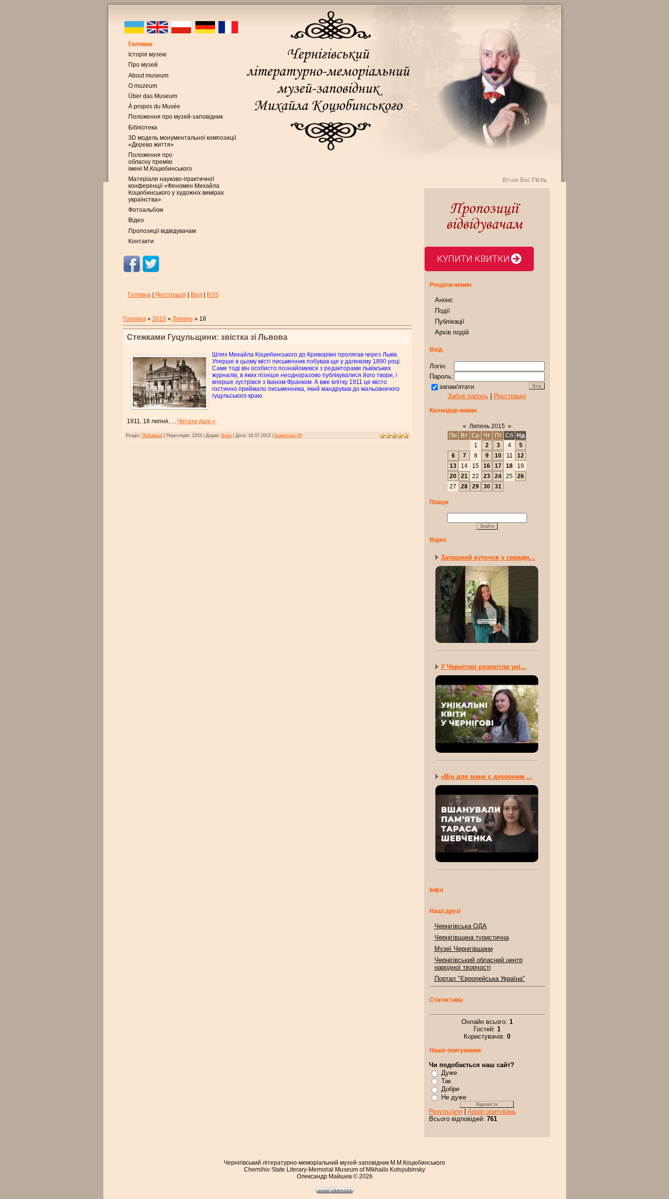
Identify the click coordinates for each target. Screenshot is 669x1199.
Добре (450, 1089)
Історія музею (147, 54)
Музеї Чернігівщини (463, 948)
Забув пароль (468, 396)
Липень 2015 (487, 426)
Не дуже (453, 1097)
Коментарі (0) (288, 435)
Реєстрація (170, 294)
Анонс (444, 300)
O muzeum (142, 85)
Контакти (141, 241)
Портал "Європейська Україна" (479, 978)
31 (498, 486)
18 (509, 465)
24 (498, 476)
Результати (445, 1111)
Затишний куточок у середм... (488, 557)
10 (498, 455)
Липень (182, 318)
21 (464, 476)
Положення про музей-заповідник (175, 116)
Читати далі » (196, 421)
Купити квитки (473, 259)
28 (464, 486)
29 (475, 486)
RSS (213, 294)
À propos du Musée (154, 106)
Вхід (196, 294)
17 (498, 465)
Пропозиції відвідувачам (162, 231)
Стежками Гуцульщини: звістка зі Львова (207, 337)
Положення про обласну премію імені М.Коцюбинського (160, 162)
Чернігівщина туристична (471, 937)
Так (446, 1081)
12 (520, 455)
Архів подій (452, 332)
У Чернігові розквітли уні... (483, 666)
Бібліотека (142, 127)
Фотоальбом (145, 209)
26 (520, 476)
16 (486, 465)
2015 (159, 318)
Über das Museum (152, 96)
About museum (148, 75)
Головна (140, 44)
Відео (136, 220)
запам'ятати (456, 386)
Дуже (449, 1072)
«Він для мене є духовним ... (486, 776)
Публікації (152, 435)
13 (453, 465)
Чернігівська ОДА (460, 926)
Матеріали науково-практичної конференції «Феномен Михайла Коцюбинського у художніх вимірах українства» (176, 189)
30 (486, 486)
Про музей (143, 64)
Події (442, 310)
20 (453, 476)
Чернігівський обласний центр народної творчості (478, 963)
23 (486, 476)
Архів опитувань (492, 1111)
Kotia (226, 435)
